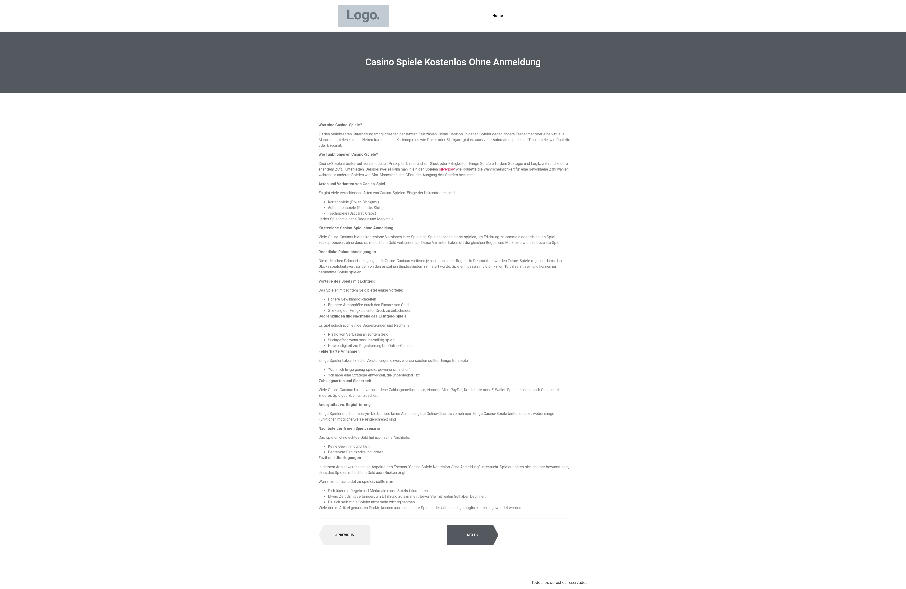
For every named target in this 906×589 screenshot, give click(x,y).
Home (497, 15)
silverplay (447, 169)
